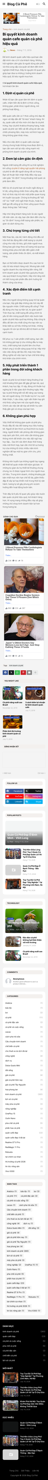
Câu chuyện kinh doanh (24, 1041)
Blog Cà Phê (17, 4)
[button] (3, 4)
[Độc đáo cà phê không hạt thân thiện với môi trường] (13, 941)
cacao (24, 1032)
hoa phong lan (24, 1089)
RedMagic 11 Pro (24, 1147)
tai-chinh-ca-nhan (24, 1157)
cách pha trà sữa (24, 1036)
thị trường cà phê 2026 (24, 1161)
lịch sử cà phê (24, 1099)
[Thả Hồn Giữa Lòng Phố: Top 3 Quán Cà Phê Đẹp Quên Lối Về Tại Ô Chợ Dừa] (13, 853)
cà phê (24, 1017)
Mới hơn (7, 773)
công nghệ (24, 1056)
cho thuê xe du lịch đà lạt (24, 1051)
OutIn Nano (24, 1118)
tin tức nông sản (24, 1166)
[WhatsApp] (17, 672)
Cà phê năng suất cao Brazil (12, 703)
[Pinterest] (23, 672)
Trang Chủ (13, 1470)
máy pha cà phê (24, 1104)
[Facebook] (5, 672)
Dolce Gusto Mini (24, 1065)
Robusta (24, 1152)
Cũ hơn (41, 773)
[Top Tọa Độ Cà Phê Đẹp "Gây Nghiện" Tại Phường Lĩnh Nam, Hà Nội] (13, 884)
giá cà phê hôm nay (24, 1080)
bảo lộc (24, 1008)
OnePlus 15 (24, 1113)
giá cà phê (24, 1075)
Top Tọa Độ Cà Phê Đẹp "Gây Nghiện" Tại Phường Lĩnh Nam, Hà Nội (32, 883)
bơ (24, 1012)
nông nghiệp (24, 1109)
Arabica (24, 1003)
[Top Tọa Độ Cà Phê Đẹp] (10, 1377)
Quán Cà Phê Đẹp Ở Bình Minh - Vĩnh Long (31, 1424)
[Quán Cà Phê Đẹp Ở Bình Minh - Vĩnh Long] (10, 1427)
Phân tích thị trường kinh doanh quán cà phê (12, 733)
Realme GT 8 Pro (24, 1142)
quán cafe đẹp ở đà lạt (24, 1137)
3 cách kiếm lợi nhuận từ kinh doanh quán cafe (35, 704)
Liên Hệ (35, 1470)
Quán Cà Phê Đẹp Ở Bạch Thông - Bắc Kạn (31, 868)
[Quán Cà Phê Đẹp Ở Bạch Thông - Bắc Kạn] (13, 870)
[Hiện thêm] (35, 672)
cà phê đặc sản (24, 1022)
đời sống (24, 1070)
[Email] (29, 672)
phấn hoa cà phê (24, 1128)
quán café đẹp (24, 1133)
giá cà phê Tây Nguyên (24, 1085)
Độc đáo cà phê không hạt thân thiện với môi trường (32, 940)
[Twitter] (11, 672)
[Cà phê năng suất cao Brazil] (13, 955)
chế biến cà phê (24, 1046)
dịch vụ (24, 1060)
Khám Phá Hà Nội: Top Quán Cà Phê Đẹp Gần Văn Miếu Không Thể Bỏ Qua (32, 1403)
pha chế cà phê (24, 1123)
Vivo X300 (24, 1171)
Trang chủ (7, 29)
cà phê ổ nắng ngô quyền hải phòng (28, 168)
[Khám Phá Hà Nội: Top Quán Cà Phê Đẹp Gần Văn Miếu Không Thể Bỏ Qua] (10, 1405)
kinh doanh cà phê (22, 29)
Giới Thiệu (25, 1470)
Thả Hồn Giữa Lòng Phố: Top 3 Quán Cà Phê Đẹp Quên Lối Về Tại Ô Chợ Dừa (32, 853)
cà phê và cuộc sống (24, 1027)
